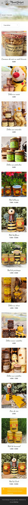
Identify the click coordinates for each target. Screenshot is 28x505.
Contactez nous (16, 491)
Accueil (4, 15)
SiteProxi (16, 502)
